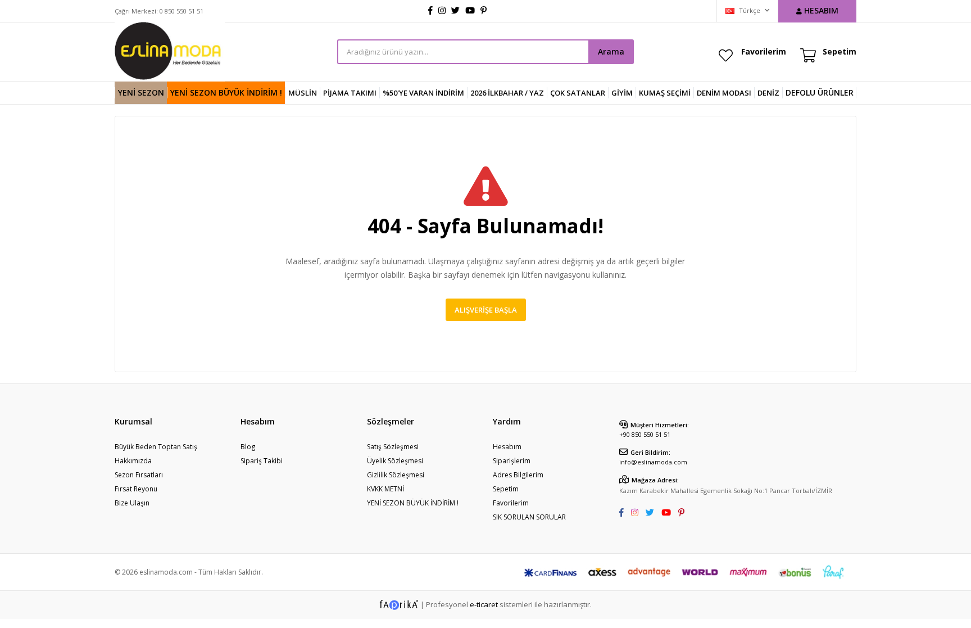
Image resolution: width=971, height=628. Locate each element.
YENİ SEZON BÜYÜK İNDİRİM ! (226, 92)
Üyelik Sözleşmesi (395, 461)
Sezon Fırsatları (139, 475)
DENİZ (768, 93)
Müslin (302, 93)
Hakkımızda (133, 461)
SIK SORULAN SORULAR (529, 517)
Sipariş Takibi (262, 461)
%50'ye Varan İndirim (423, 93)
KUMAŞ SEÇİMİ (665, 93)
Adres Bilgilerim (518, 475)
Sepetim (506, 489)
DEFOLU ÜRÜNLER (820, 92)
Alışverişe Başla (486, 310)
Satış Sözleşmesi (393, 446)
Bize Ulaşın (132, 503)
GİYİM (622, 93)
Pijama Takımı (349, 93)
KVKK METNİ (385, 489)
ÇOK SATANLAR (577, 93)
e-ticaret (484, 604)
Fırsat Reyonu (136, 489)
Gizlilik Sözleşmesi (395, 475)
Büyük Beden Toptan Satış (156, 446)
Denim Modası (724, 93)
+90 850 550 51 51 (644, 434)
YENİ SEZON (141, 92)
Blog (248, 446)
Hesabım (507, 446)
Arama (611, 51)
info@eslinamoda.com (653, 462)
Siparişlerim (511, 461)
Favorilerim (763, 51)
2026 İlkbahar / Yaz (507, 93)
